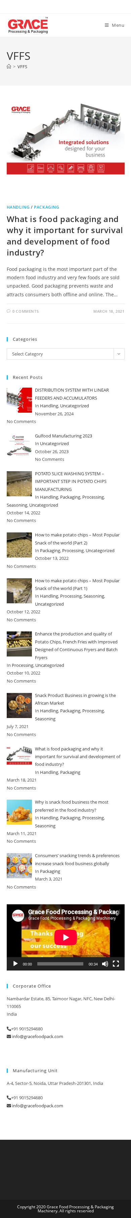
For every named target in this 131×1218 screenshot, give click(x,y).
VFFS (22, 67)
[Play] (15, 963)
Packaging (46, 207)
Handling (18, 207)
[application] (66, 937)
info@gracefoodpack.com (37, 1036)
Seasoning (17, 505)
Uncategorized (74, 406)
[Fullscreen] (116, 963)
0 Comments (25, 311)
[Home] (9, 67)
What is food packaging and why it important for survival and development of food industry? (65, 235)
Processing (93, 497)
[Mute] (105, 963)
